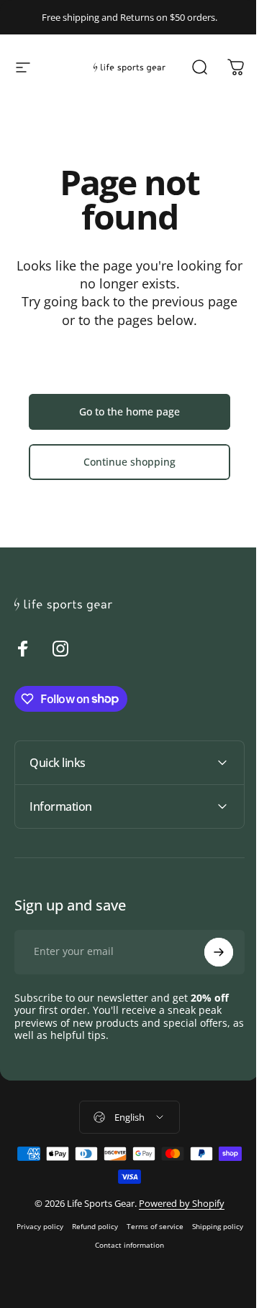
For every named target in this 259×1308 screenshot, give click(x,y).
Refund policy (119, 1226)
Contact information (153, 1245)
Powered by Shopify (176, 1203)
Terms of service (179, 1226)
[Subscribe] (208, 952)
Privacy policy (64, 1226)
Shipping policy (85, 1245)
